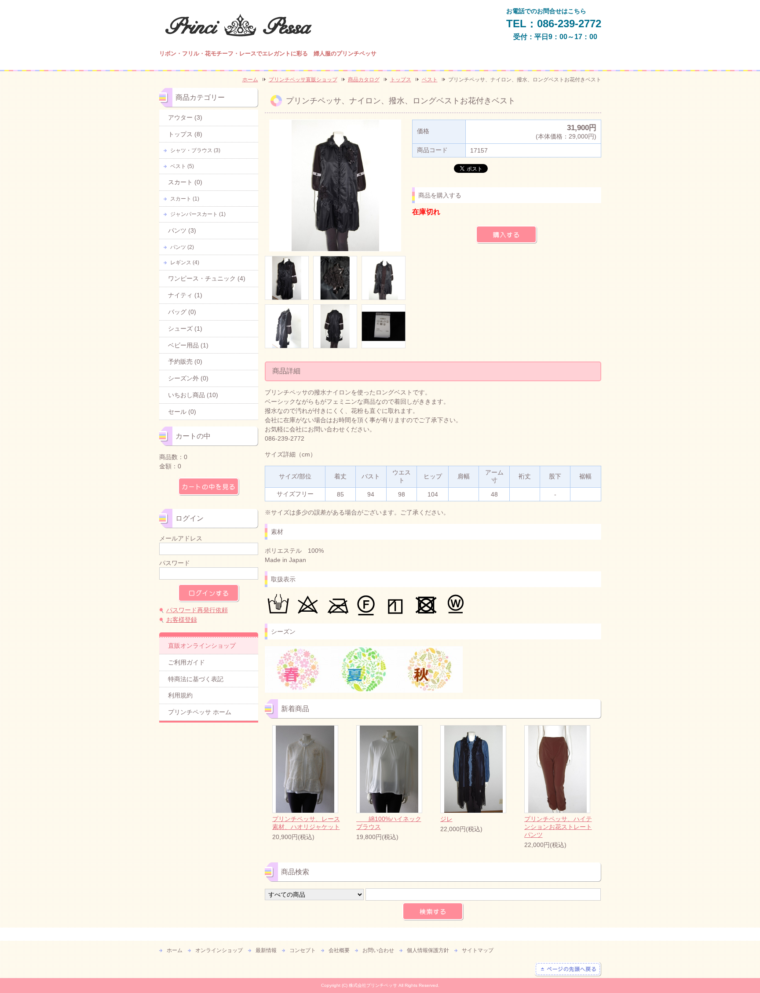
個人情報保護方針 (428, 950)
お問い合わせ (378, 950)
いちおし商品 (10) (193, 394)
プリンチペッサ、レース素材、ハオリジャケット (306, 822)
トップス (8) (185, 134)
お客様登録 (181, 619)
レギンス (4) (184, 262)
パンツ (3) (182, 230)
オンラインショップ (219, 950)
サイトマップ (477, 950)
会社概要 (339, 950)
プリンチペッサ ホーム (199, 712)
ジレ (446, 818)
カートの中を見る (208, 487)
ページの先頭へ (568, 969)
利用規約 (180, 695)
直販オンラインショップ (202, 645)
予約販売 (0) (185, 361)
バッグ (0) (182, 311)
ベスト (430, 80)
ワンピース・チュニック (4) (206, 278)
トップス (400, 80)
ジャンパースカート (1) (198, 214)
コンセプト (302, 950)
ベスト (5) (182, 166)
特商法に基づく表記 (195, 679)
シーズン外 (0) (188, 378)
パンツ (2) (182, 247)
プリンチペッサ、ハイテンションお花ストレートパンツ (558, 826)
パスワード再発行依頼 (197, 609)
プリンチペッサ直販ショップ (303, 80)
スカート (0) (185, 182)
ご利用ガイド (186, 662)
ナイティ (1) (185, 295)
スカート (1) (184, 199)
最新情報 (266, 950)
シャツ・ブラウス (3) (195, 150)
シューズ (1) (185, 328)
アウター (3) (185, 117)
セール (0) (182, 411)
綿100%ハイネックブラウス (388, 822)
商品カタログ (364, 80)
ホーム (250, 80)
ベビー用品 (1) (188, 345)
